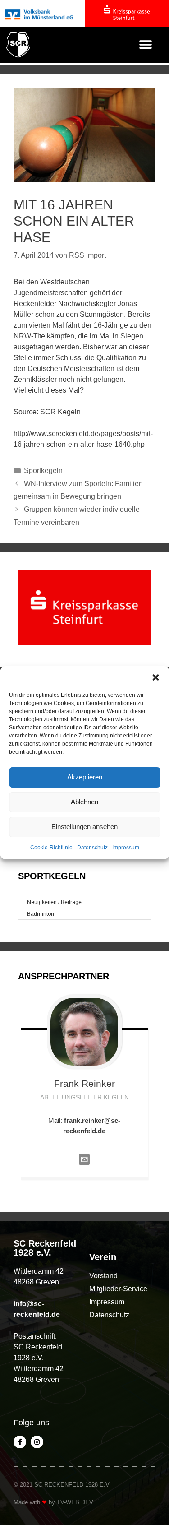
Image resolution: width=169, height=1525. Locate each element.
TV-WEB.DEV (75, 1502)
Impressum (125, 847)
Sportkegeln (43, 470)
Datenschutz (92, 847)
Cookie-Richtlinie (51, 847)
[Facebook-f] (20, 1442)
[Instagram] (37, 1442)
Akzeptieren (84, 777)
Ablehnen (84, 802)
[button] (155, 677)
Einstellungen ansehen (84, 826)
